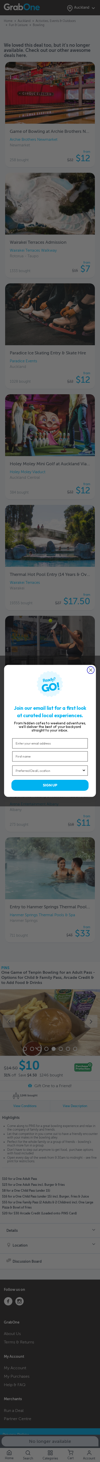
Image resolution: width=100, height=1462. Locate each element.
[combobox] (49, 771)
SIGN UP (50, 785)
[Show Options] (84, 771)
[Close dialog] (90, 670)
